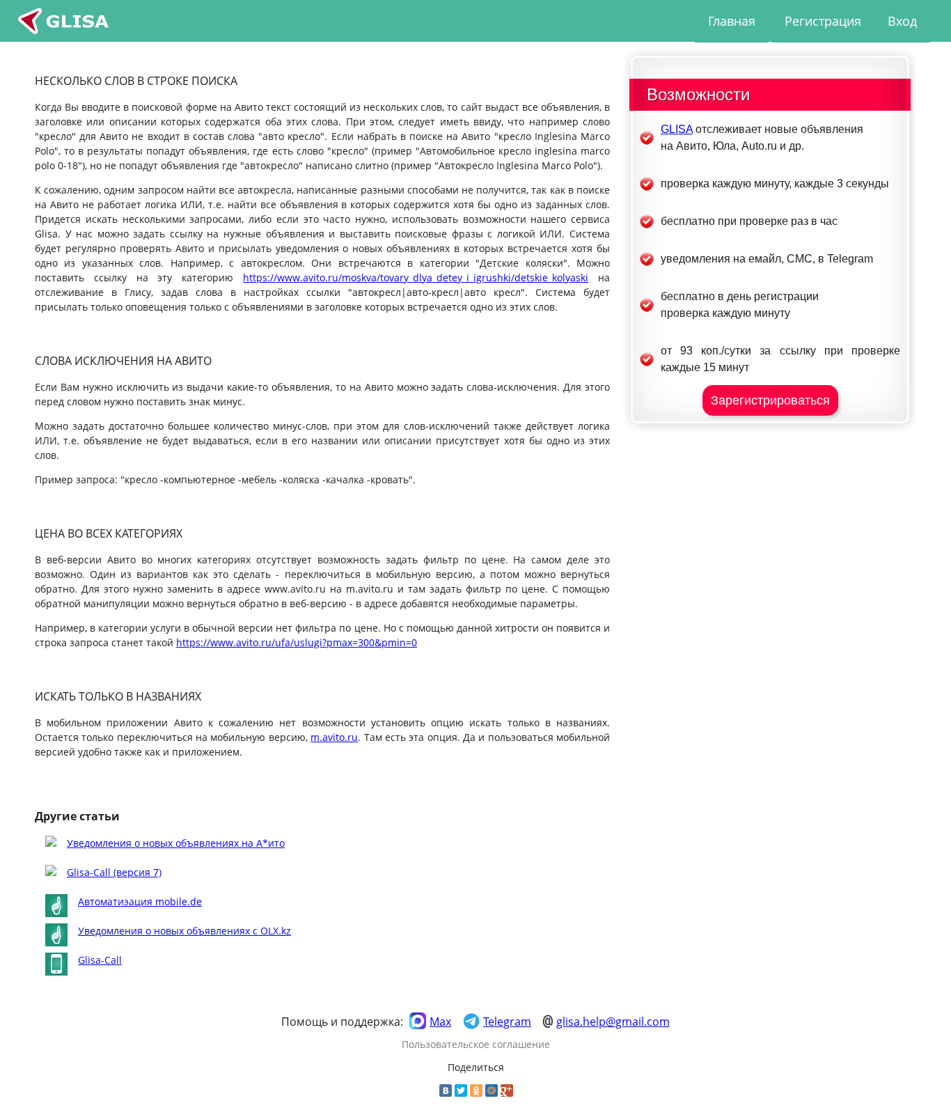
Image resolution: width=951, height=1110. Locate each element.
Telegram (507, 1021)
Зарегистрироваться (770, 400)
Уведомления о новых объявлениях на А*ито (176, 843)
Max (440, 1021)
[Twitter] (461, 1090)
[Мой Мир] (491, 1090)
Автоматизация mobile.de (140, 901)
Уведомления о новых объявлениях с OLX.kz (184, 930)
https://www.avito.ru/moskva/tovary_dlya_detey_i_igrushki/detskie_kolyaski (415, 277)
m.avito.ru (334, 737)
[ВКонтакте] (445, 1090)
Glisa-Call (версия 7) (114, 872)
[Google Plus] (507, 1090)
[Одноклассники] (476, 1090)
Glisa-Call (100, 960)
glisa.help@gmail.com (613, 1021)
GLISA (677, 129)
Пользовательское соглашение (476, 1044)
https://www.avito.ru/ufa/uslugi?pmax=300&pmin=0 (296, 642)
